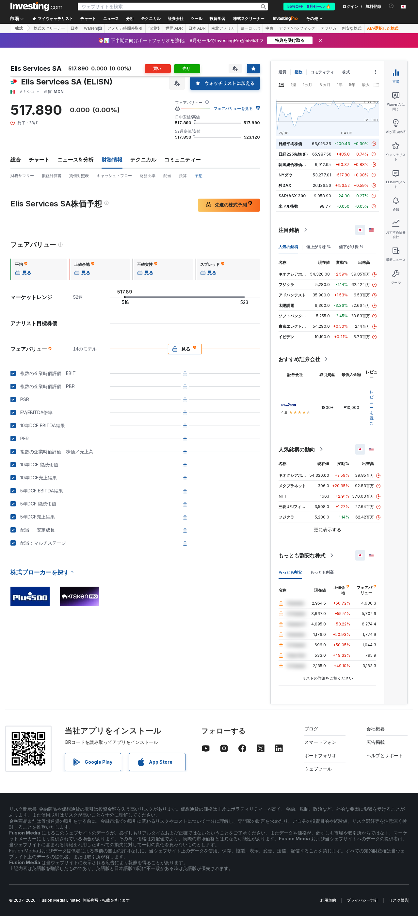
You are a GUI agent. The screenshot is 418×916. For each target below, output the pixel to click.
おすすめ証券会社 (299, 359)
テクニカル (143, 159)
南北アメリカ (223, 28)
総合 (15, 159)
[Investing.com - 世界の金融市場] (36, 6)
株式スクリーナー (249, 18)
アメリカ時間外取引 (125, 28)
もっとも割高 (322, 572)
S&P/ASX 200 (292, 195)
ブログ (311, 728)
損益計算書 (51, 175)
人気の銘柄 (288, 246)
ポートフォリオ (320, 755)
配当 (167, 175)
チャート (39, 159)
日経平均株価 (290, 143)
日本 (74, 28)
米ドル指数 (288, 206)
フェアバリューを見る (233, 108)
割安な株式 (352, 28)
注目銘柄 (289, 230)
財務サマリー (22, 175)
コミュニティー (182, 159)
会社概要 (375, 728)
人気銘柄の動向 (297, 449)
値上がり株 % (318, 246)
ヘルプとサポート (384, 755)
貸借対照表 (79, 175)
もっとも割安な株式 (302, 555)
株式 (19, 28)
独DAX (285, 185)
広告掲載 (375, 742)
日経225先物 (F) (293, 154)
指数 (298, 71)
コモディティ (322, 71)
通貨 (282, 71)
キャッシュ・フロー (114, 175)
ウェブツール (318, 769)
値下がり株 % (351, 246)
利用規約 (328, 900)
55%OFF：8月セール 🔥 (309, 6)
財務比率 (147, 175)
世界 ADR (174, 28)
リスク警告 (399, 900)
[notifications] (391, 6)
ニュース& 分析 (75, 159)
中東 (269, 28)
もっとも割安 (290, 572)
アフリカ (328, 28)
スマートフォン (320, 742)
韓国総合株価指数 (294, 164)
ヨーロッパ (250, 28)
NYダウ (285, 175)
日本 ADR (197, 28)
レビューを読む (372, 407)
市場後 (154, 28)
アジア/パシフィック (297, 28)
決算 (183, 175)
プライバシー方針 (362, 900)
